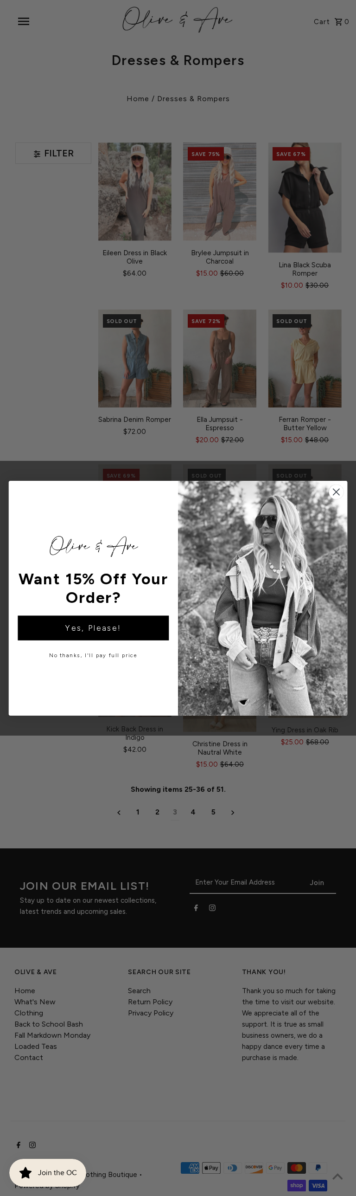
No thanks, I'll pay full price (93, 656)
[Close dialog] (336, 491)
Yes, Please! (93, 628)
